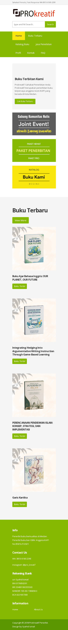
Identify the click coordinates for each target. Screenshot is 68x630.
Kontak (30, 52)
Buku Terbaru (35, 35)
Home (18, 35)
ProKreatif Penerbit (38, 622)
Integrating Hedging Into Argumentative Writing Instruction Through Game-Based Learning (33, 351)
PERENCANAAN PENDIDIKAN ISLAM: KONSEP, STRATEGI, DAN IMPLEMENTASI (32, 426)
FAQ (43, 52)
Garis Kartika (20, 497)
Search (50, 24)
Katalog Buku (22, 44)
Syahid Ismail (28, 626)
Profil (18, 52)
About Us (38, 609)
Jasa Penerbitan (44, 44)
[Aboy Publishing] (34, 14)
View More (20, 220)
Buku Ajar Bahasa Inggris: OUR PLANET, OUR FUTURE (30, 277)
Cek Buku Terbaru (25, 101)
